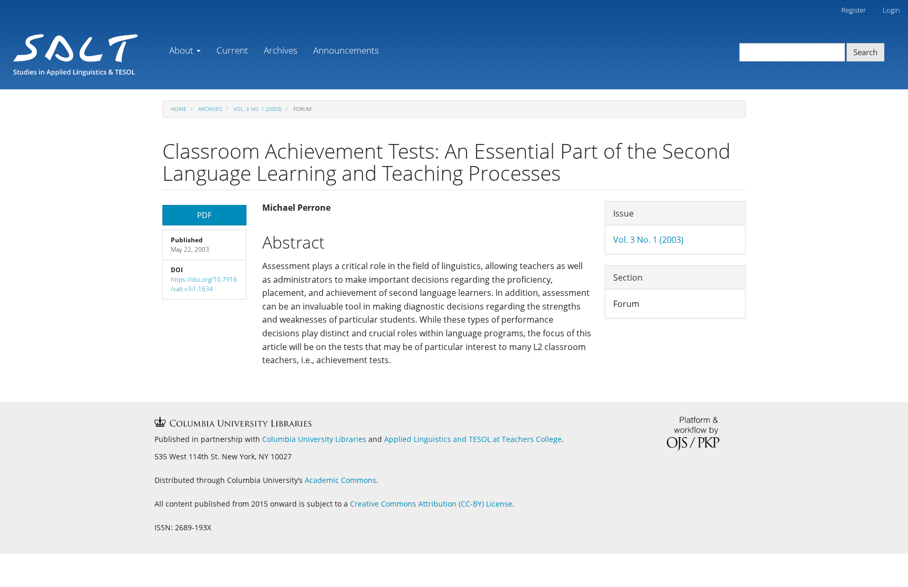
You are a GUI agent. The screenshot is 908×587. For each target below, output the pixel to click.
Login (891, 10)
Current (232, 50)
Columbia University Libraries (314, 439)
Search (865, 52)
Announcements (346, 50)
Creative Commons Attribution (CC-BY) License (431, 504)
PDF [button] (204, 215)
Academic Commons (340, 480)
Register (853, 10)
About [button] (182, 50)
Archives (280, 50)
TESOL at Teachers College (515, 439)
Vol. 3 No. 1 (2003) (257, 108)
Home (179, 108)
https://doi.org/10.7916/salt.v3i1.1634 (204, 284)
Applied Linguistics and (426, 439)
